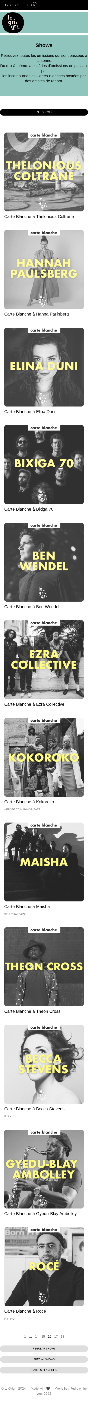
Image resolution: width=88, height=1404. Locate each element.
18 (62, 1336)
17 (56, 1336)
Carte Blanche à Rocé (25, 1311)
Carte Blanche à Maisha (27, 906)
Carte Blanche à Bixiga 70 (28, 509)
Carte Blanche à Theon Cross (32, 1011)
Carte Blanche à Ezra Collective (34, 704)
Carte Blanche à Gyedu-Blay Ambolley (40, 1213)
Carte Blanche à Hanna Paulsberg (36, 314)
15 (43, 1336)
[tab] (44, 112)
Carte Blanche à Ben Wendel (31, 606)
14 (36, 1336)
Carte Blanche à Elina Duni (29, 411)
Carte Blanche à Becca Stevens (34, 1108)
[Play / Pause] (34, 5)
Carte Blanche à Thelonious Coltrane (39, 216)
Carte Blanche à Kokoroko (29, 801)
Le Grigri (12, 5)
